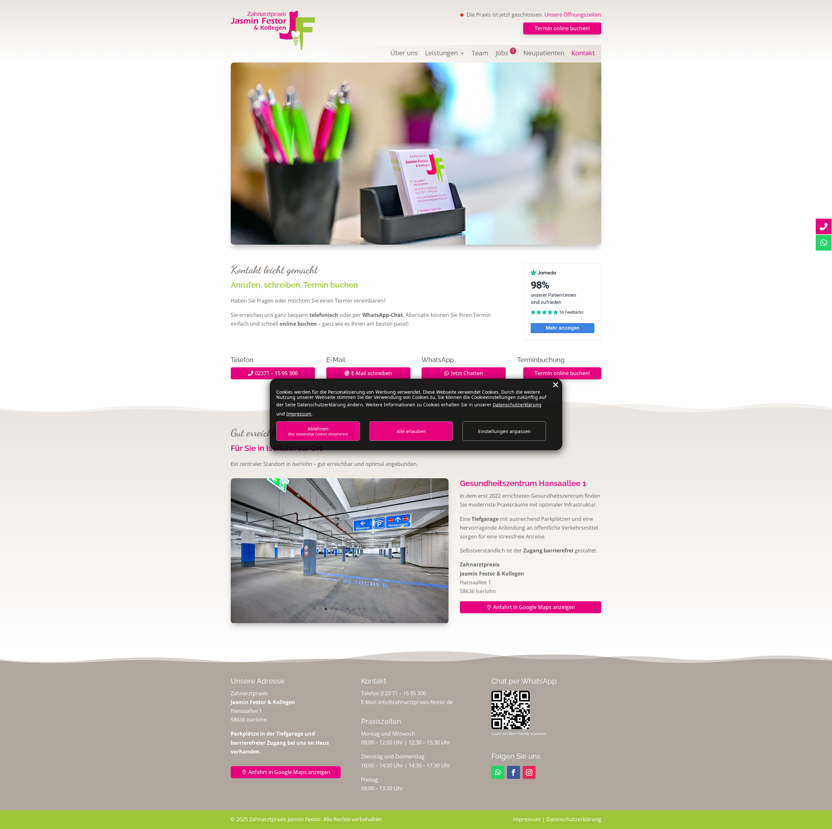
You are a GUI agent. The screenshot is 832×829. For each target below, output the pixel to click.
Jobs (505, 54)
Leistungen (441, 54)
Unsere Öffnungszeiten (572, 14)
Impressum (527, 819)
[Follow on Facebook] (513, 772)
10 (364, 609)
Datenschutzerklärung (573, 819)
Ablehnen (318, 431)
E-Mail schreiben (371, 373)
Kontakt (583, 54)
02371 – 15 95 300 (276, 373)
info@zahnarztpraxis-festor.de (415, 702)
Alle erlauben (411, 431)
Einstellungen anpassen (504, 431)
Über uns (404, 54)
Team (480, 54)
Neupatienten (543, 54)
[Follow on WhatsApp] (497, 772)
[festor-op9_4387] (339, 621)
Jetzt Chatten (467, 373)
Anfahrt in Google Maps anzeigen (534, 607)
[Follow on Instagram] (529, 772)
